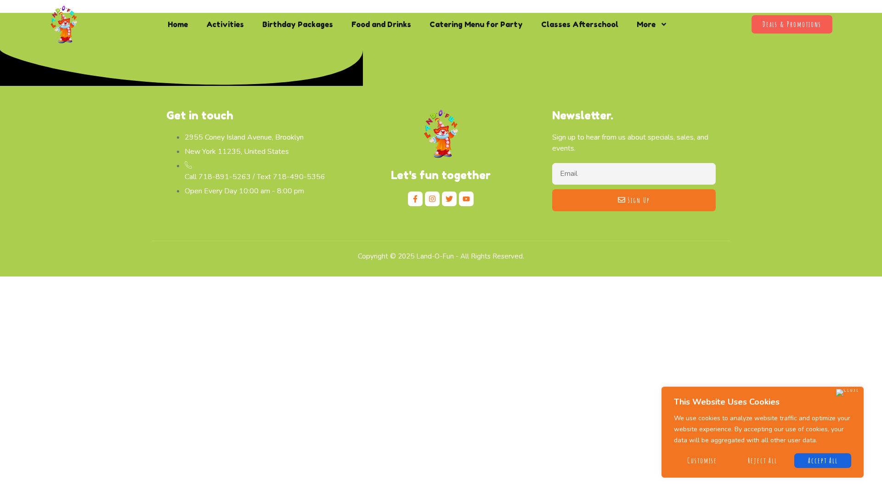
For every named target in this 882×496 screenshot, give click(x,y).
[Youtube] (466, 199)
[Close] (847, 392)
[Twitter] (449, 199)
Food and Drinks (381, 24)
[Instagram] (432, 199)
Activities (225, 24)
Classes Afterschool (579, 24)
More (646, 24)
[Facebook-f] (415, 199)
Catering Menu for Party (476, 24)
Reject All (762, 460)
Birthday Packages (297, 24)
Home (178, 24)
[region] (763, 432)
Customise (702, 460)
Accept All (823, 460)
